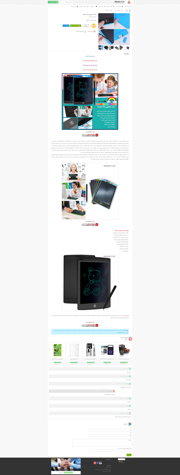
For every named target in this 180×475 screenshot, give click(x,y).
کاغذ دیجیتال (100, 330)
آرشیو (126, 339)
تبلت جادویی (75, 330)
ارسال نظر (129, 454)
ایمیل (130, 432)
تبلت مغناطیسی (95, 330)
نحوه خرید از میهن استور (107, 471)
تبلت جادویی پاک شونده (119, 330)
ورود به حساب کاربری (68, 472)
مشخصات (126, 10)
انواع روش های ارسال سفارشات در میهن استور (103, 469)
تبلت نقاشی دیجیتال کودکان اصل (84, 330)
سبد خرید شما (53, 2)
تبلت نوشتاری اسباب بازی (109, 330)
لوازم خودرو (101, 6)
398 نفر (64, 25)
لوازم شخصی (118, 6)
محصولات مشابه (117, 10)
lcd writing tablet (121, 333)
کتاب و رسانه (73, 6)
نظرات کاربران (107, 10)
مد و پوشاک (92, 6)
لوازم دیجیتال (109, 6)
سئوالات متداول (108, 467)
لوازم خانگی (127, 6)
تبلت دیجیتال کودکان (68, 330)
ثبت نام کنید (61, 472)
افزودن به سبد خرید (74, 25)
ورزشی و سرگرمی (83, 6)
